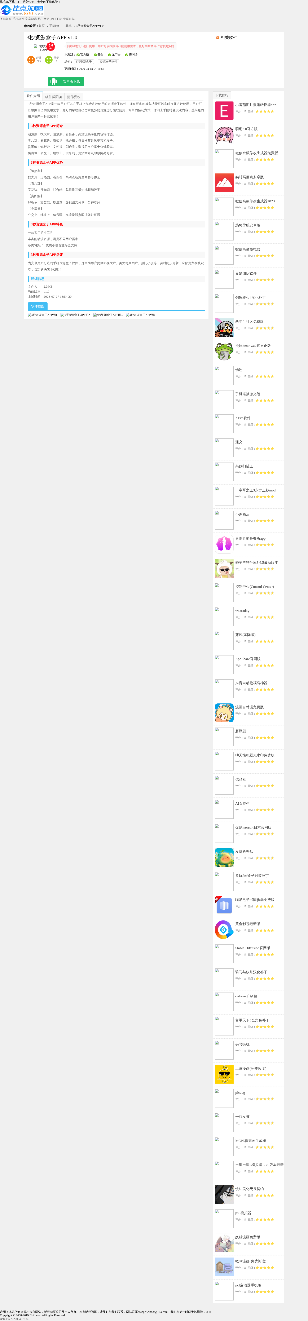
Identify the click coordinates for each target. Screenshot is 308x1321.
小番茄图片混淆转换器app (255, 105)
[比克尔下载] (22, 15)
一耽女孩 (242, 1117)
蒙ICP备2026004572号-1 (15, 1319)
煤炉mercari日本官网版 (253, 828)
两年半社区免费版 (249, 322)
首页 (42, 25)
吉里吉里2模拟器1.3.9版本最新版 (259, 1165)
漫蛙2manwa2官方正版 (253, 346)
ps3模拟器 (243, 1213)
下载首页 (6, 19)
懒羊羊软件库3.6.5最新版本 (256, 563)
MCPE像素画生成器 (250, 1141)
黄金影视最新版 (247, 924)
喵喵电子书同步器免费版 (254, 900)
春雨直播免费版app (250, 538)
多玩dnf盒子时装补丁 (252, 876)
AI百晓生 (242, 803)
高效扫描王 (244, 466)
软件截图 (52, 97)
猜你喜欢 (73, 97)
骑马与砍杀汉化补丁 (251, 972)
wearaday (242, 611)
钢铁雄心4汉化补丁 (250, 298)
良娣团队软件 (246, 273)
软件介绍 (33, 96)
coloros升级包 (246, 996)
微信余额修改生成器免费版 (256, 153)
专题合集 (69, 19)
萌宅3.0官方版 (246, 129)
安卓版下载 (71, 81)
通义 (238, 442)
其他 (68, 25)
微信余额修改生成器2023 (255, 201)
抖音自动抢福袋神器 (251, 683)
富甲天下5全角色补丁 (252, 1020)
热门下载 (56, 19)
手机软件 (18, 19)
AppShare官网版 (248, 659)
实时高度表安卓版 (249, 177)
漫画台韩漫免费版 (249, 707)
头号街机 (242, 1044)
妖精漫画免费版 (247, 1237)
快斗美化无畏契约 (249, 1189)
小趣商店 (242, 514)
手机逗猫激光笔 (247, 394)
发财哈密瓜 (244, 852)
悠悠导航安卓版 (247, 225)
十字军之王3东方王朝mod (255, 490)
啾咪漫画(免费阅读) (250, 1261)
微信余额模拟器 (247, 249)
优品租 (240, 779)
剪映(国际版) (245, 635)
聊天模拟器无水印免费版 (254, 755)
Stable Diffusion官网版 (252, 948)
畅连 (238, 370)
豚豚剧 (240, 731)
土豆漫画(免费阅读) (250, 1068)
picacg (240, 1093)
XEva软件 (243, 418)
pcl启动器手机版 (248, 1285)
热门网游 (43, 19)
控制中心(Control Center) (254, 587)
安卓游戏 (31, 19)
